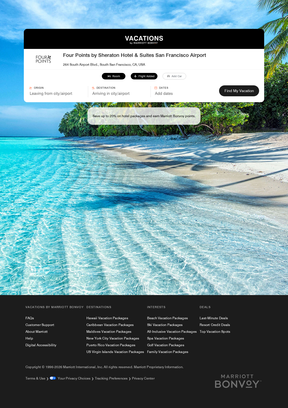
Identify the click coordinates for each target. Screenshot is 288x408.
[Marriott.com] (243, 381)
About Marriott (37, 332)
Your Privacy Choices (73, 378)
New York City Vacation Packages (112, 338)
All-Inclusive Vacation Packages (172, 332)
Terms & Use (36, 378)
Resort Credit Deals (215, 325)
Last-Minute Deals (214, 318)
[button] (114, 76)
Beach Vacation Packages (167, 318)
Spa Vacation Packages (165, 338)
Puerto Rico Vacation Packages (110, 345)
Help (29, 338)
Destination (106, 87)
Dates (163, 87)
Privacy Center (143, 378)
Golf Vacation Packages (165, 345)
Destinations (98, 307)
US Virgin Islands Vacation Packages (115, 352)
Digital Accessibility (41, 345)
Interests (156, 307)
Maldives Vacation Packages (108, 332)
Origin (39, 87)
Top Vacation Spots (215, 332)
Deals (205, 307)
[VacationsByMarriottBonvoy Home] (144, 43)
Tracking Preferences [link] (111, 378)
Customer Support (40, 325)
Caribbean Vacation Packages (110, 325)
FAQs (30, 318)
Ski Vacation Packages (165, 325)
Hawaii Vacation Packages (107, 318)
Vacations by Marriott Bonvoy (54, 307)
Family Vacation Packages (167, 352)
